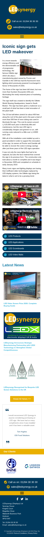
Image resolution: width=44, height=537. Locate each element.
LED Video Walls (15, 255)
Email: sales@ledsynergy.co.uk (14, 525)
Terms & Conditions (20, 533)
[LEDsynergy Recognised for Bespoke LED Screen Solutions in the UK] (22, 370)
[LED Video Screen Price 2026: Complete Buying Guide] (22, 286)
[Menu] (22, 36)
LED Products (14, 236)
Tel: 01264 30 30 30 (10, 522)
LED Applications (15, 242)
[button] (17, 499)
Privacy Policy (32, 533)
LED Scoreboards (16, 248)
